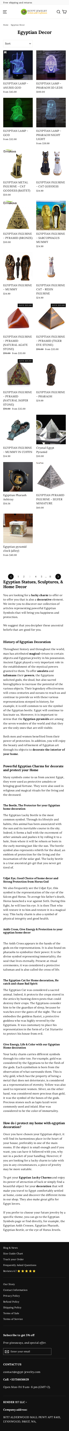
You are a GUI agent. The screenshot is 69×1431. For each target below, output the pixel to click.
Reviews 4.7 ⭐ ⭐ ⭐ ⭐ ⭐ (19, 1271)
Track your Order (13, 1259)
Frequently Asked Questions (19, 1265)
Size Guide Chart (13, 1253)
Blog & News (10, 1247)
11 (50, 576)
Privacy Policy (11, 1295)
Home (6, 25)
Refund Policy (11, 1301)
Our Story (9, 1284)
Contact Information (15, 1289)
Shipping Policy (12, 1307)
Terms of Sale (11, 1313)
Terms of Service (13, 1319)
